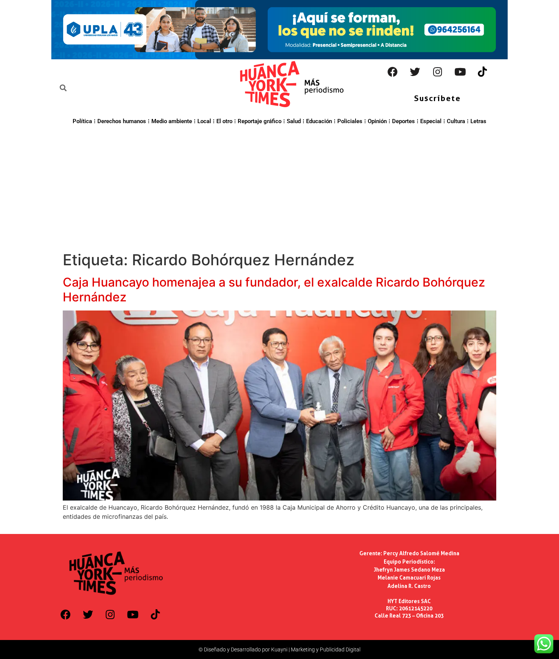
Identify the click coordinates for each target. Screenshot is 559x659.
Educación (319, 121)
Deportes (403, 121)
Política (82, 121)
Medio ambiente (171, 121)
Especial (430, 121)
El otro (224, 121)
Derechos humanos (121, 121)
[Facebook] (393, 72)
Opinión (377, 121)
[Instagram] (437, 72)
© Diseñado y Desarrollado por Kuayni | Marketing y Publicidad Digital (279, 649)
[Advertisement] (279, 187)
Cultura (456, 121)
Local (204, 121)
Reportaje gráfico (259, 121)
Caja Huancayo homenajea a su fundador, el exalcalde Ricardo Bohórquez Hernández (274, 289)
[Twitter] (415, 72)
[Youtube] (460, 72)
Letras (478, 121)
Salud (294, 121)
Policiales (349, 121)
